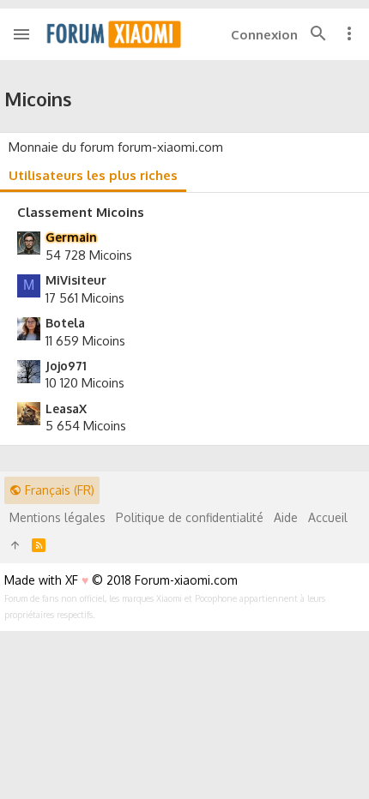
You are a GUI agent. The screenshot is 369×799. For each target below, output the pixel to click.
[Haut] (15, 545)
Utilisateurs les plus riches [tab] (93, 175)
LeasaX (66, 408)
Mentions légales (57, 517)
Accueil (328, 517)
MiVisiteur (75, 280)
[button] (21, 34)
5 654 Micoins (85, 426)
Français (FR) (57, 490)
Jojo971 (66, 365)
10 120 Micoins (84, 383)
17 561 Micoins (84, 298)
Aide (286, 517)
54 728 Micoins (88, 255)
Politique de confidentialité (189, 517)
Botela (65, 322)
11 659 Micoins (85, 341)
